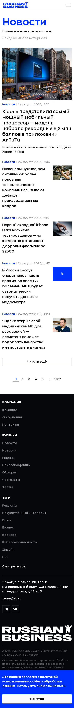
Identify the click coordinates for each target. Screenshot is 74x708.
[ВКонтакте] (15, 609)
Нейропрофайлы (16, 465)
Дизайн (8, 549)
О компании (12, 417)
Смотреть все (13, 566)
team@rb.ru (11, 598)
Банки (7, 520)
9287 (57, 379)
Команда (9, 410)
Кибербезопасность (19, 542)
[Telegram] (6, 609)
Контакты (10, 424)
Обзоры (9, 472)
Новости (9, 443)
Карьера (9, 534)
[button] (68, 5)
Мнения (8, 457)
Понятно (37, 698)
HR (4, 557)
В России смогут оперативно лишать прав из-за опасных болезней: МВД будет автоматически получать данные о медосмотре (22, 286)
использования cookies (21, 681)
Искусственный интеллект (24, 512)
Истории (9, 450)
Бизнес (8, 527)
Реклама (9, 505)
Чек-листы (11, 479)
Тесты (7, 487)
